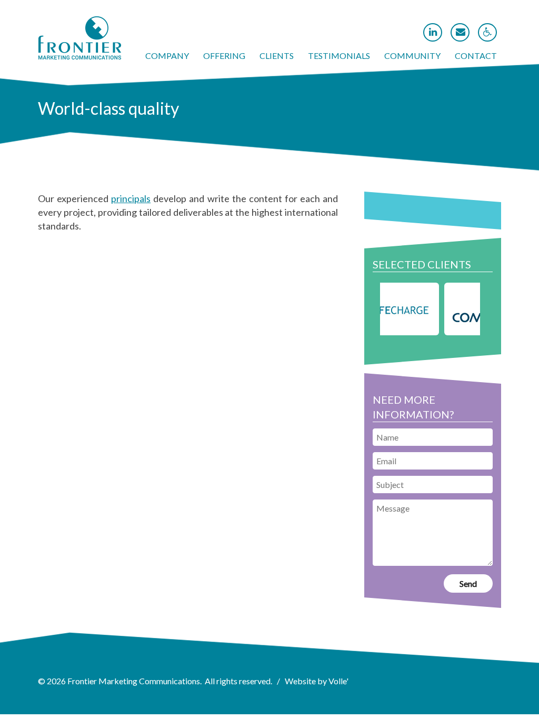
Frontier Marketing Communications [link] (133, 681)
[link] (80, 56)
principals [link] (131, 198)
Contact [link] (476, 56)
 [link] (433, 32)
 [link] (487, 32)
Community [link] (412, 56)
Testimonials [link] (339, 56)
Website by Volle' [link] (316, 681)
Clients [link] (276, 56)
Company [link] (167, 56)
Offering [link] (224, 56)
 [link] (460, 32)
